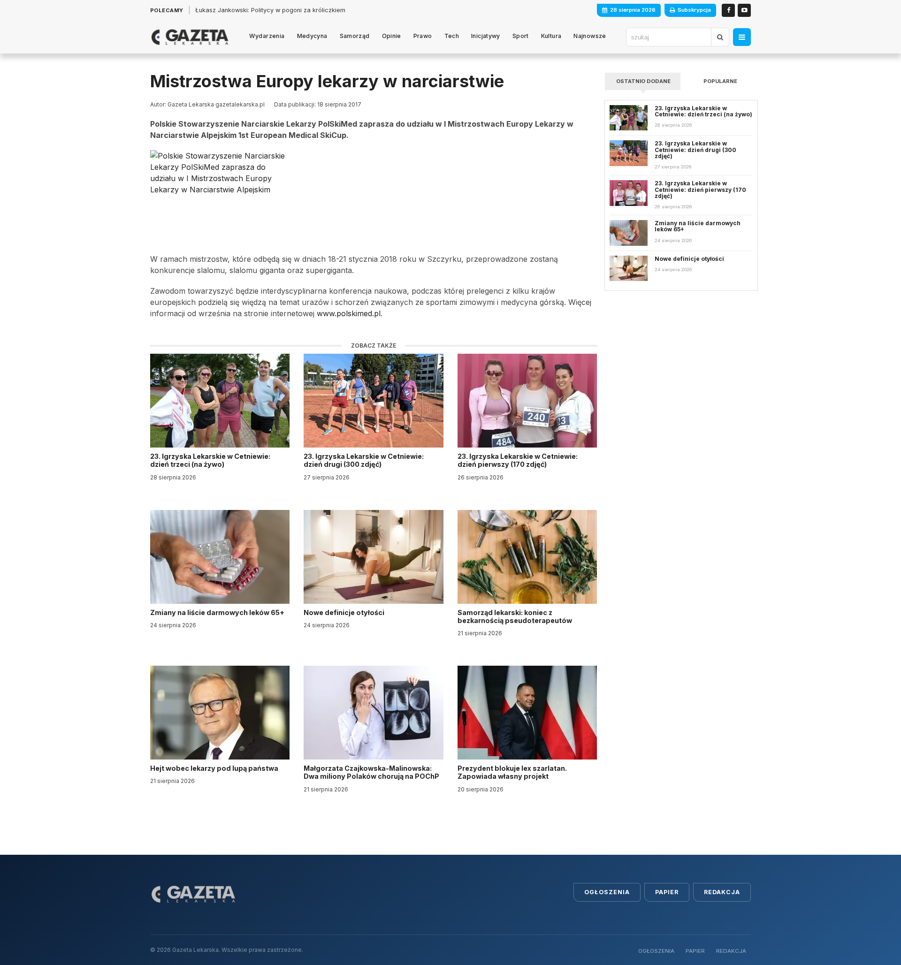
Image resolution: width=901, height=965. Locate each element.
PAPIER (695, 951)
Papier (667, 892)
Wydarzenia (267, 35)
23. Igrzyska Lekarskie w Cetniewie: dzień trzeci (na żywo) (210, 460)
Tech (451, 35)
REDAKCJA (731, 951)
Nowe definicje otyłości (345, 612)
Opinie (391, 35)
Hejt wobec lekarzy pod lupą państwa (215, 768)
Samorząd (355, 35)
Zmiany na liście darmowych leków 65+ (218, 612)
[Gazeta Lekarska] (189, 37)
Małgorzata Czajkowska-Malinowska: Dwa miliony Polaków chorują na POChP (371, 772)
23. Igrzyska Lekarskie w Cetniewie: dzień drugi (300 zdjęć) (364, 460)
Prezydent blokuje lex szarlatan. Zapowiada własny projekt (512, 772)
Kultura (551, 35)
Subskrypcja (694, 10)
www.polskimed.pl (349, 313)
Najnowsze (589, 35)
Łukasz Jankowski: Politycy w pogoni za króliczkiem (270, 10)
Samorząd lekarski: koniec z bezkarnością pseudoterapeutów (515, 616)
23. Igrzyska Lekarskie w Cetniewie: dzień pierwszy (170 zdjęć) (518, 460)
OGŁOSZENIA (656, 951)
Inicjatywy (485, 35)
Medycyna (312, 35)
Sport (520, 35)
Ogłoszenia (607, 892)
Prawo (422, 35)
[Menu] (742, 37)
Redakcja (722, 892)
